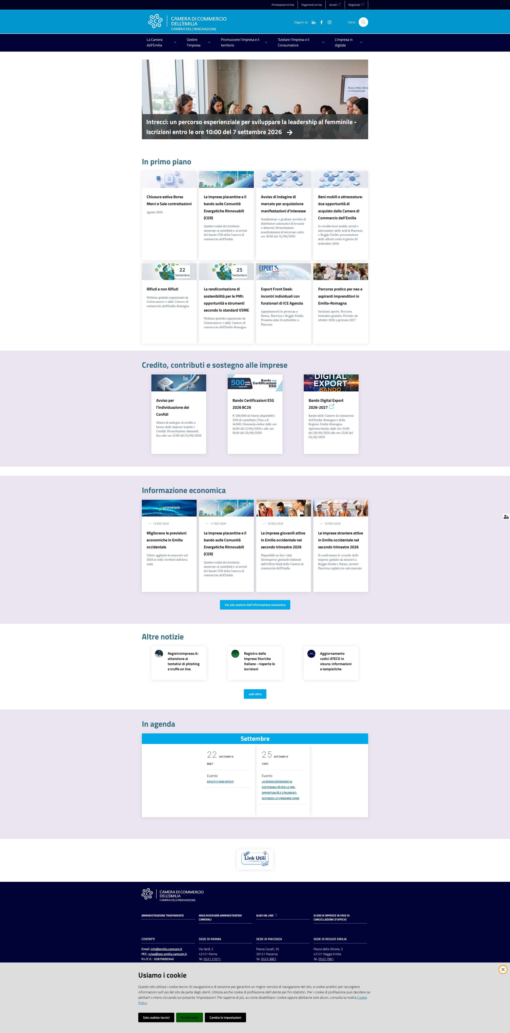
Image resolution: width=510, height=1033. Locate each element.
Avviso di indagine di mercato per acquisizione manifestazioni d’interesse (283, 204)
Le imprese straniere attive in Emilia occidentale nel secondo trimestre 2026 (340, 540)
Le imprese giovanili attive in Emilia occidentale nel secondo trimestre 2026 (283, 540)
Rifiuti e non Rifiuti (162, 289)
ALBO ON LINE (265, 915)
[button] (363, 22)
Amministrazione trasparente (162, 915)
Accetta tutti (189, 1017)
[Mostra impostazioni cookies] (506, 516)
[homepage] (187, 22)
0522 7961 (326, 959)
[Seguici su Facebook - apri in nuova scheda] (320, 22)
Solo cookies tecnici (156, 1017)
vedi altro (255, 694)
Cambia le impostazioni (225, 1017)
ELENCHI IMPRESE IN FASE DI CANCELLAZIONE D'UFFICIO (332, 917)
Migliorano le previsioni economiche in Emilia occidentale (166, 540)
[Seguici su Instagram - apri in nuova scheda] (328, 22)
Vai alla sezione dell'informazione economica (255, 604)
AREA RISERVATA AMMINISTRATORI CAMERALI (220, 917)
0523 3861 (268, 959)
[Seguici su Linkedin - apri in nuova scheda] (312, 22)
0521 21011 (212, 959)
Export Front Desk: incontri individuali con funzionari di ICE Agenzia (282, 296)
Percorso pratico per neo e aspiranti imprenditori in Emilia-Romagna (340, 296)
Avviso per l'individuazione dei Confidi (172, 407)
